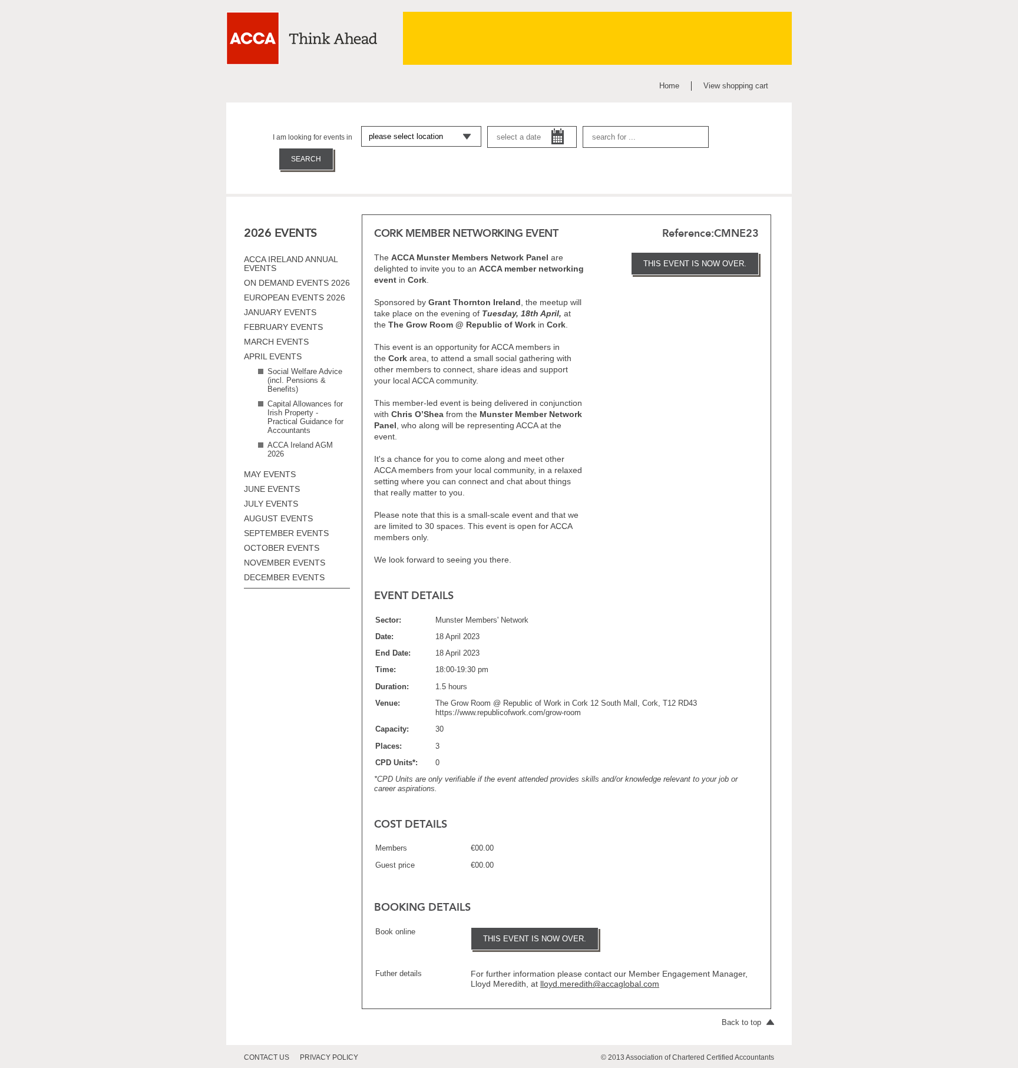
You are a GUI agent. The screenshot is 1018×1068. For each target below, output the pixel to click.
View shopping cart (735, 85)
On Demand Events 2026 (297, 282)
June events (272, 489)
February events (283, 327)
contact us (266, 1057)
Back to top (743, 1022)
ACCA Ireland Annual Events (291, 263)
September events (286, 533)
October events (281, 548)
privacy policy (329, 1057)
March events (276, 341)
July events (271, 503)
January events (280, 312)
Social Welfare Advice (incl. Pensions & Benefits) (304, 380)
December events (284, 577)
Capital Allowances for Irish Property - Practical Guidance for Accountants (305, 417)
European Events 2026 (294, 297)
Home (669, 85)
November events (284, 562)
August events (278, 518)
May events (270, 474)
